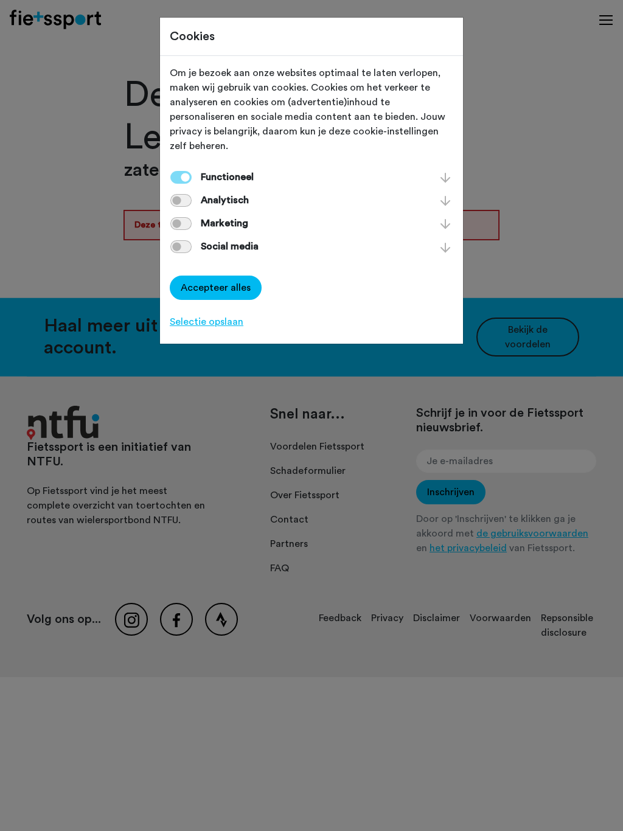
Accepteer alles (216, 288)
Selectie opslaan (206, 322)
